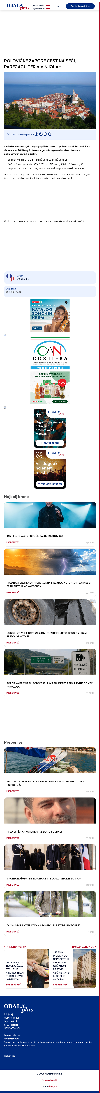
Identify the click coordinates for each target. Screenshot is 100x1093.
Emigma (53, 1087)
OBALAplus (23, 279)
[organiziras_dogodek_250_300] (50, 429)
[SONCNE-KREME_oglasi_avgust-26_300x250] (50, 315)
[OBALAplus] (26, 7)
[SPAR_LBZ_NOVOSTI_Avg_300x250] (50, 388)
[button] (48, 7)
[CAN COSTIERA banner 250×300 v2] (50, 353)
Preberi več (9, 1056)
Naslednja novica (83, 947)
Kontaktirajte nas (12, 1035)
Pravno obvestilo (50, 1080)
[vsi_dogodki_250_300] (50, 470)
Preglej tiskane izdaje (80, 6)
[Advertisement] (50, 33)
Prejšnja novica (16, 947)
